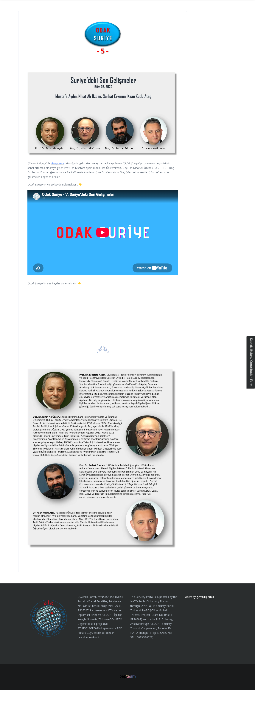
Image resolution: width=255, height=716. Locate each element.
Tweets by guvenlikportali (198, 597)
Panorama (57, 163)
